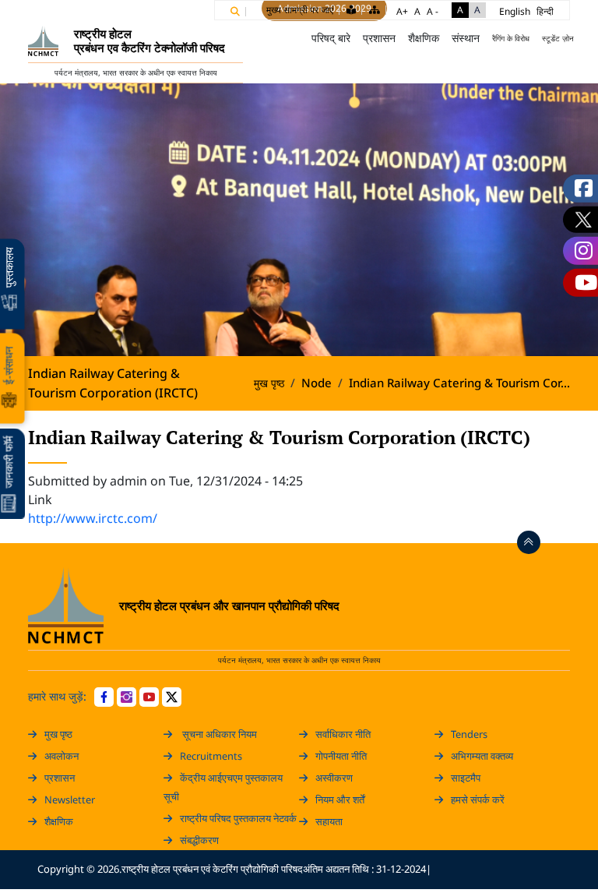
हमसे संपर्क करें (478, 799)
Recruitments (211, 756)
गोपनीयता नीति (341, 756)
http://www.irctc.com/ (92, 518)
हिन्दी (545, 11)
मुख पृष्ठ (283, 38)
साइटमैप (465, 778)
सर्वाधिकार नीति (343, 734)
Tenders (469, 734)
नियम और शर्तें (339, 799)
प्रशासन (59, 778)
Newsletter (69, 799)
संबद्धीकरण (199, 840)
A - (432, 11)
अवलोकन (61, 756)
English (514, 11)
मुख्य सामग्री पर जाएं (299, 9)
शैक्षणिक (58, 821)
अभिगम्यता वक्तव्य (482, 756)
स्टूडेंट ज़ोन (558, 38)
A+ (402, 11)
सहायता (329, 821)
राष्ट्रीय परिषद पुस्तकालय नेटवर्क (238, 818)
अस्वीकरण (334, 778)
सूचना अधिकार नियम (218, 734)
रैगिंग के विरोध (510, 38)
